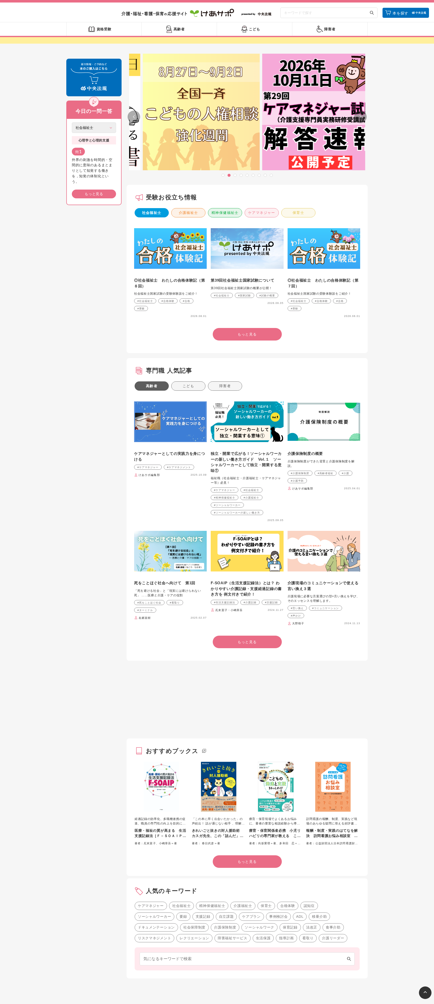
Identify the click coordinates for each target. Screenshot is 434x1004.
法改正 (311, 927)
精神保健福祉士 (225, 213)
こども (188, 386)
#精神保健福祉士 (224, 497)
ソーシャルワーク (259, 927)
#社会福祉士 (145, 301)
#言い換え (297, 608)
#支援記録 (271, 602)
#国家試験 (244, 295)
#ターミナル (145, 610)
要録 (183, 916)
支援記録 (203, 916)
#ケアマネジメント (179, 467)
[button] (223, 175)
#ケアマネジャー (147, 467)
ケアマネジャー (261, 213)
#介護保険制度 (300, 473)
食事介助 (333, 927)
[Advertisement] (94, 285)
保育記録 (290, 927)
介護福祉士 (188, 213)
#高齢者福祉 (325, 473)
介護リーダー (333, 938)
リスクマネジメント (154, 938)
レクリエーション (194, 938)
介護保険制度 (225, 927)
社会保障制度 (194, 927)
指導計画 (286, 938)
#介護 (345, 473)
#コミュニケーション (325, 608)
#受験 (141, 308)
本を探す (400, 13)
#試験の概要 (267, 295)
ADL (299, 916)
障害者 (225, 386)
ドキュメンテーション (156, 927)
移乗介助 (319, 916)
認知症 (309, 906)
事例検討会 (278, 916)
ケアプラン (251, 916)
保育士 (298, 213)
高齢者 (151, 386)
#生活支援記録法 (224, 602)
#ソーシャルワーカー (227, 505)
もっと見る (94, 194)
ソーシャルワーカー (154, 916)
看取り (307, 938)
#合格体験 (167, 301)
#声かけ (296, 615)
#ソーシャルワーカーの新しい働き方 (237, 512)
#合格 (186, 301)
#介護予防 (297, 480)
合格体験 (287, 906)
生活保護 (263, 938)
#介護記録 (250, 602)
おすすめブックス (172, 750)
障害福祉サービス (232, 938)
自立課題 (226, 916)
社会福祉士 (151, 213)
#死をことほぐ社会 (149, 602)
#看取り (175, 602)
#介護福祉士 (251, 497)
